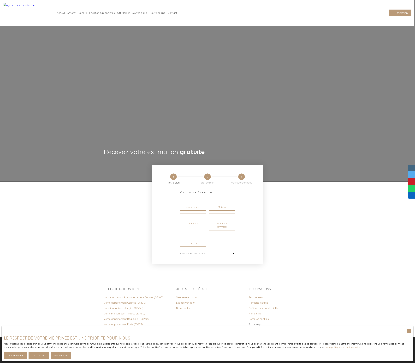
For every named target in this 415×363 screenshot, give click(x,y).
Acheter (71, 12)
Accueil (61, 12)
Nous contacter (185, 308)
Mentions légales (258, 302)
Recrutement (256, 297)
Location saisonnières (102, 12)
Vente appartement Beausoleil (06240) (126, 318)
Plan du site (255, 313)
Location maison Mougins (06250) (123, 308)
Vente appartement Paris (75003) (123, 324)
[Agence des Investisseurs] (26, 13)
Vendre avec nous (186, 297)
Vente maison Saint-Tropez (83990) (124, 313)
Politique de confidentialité (264, 308)
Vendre (82, 12)
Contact (172, 12)
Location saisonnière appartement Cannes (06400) (133, 297)
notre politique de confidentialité (342, 347)
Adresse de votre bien (193, 253)
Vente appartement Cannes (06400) (125, 302)
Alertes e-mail (140, 12)
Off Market (123, 12)
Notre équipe (157, 12)
